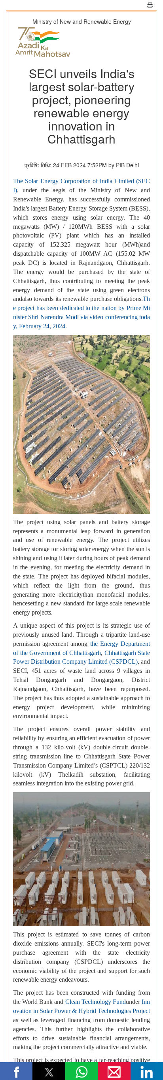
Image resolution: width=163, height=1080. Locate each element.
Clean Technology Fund (95, 1001)
